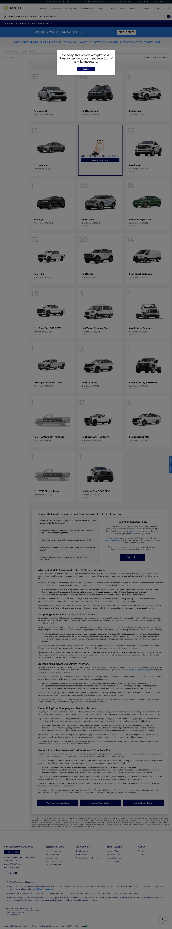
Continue (86, 69)
